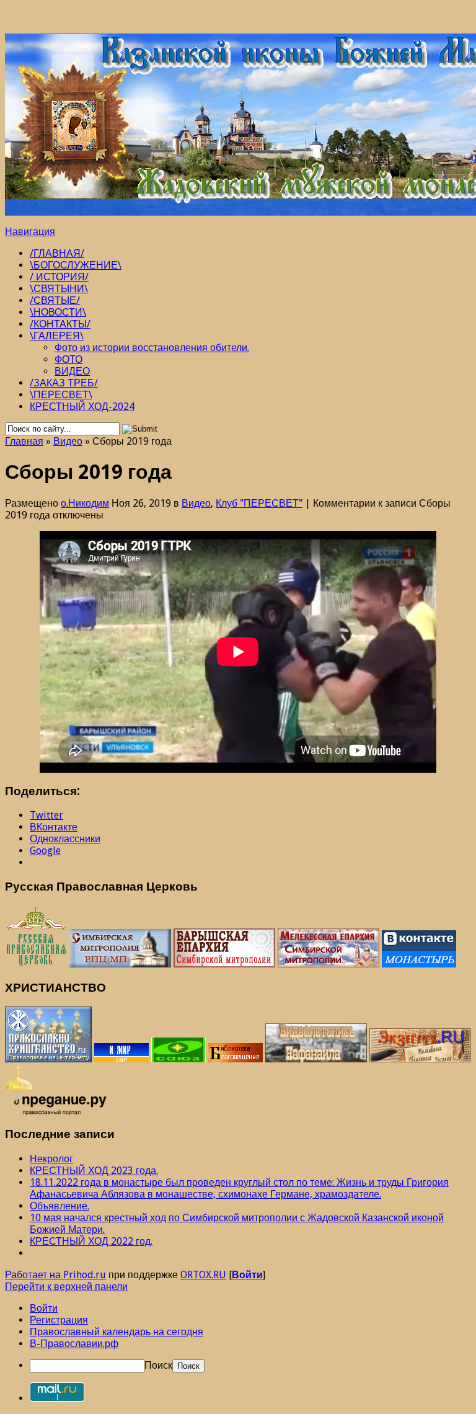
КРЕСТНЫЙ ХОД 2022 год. (91, 1241)
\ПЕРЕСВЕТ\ (61, 395)
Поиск (158, 1365)
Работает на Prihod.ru (55, 1275)
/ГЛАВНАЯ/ (57, 253)
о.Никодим (85, 503)
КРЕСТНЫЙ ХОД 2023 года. (94, 1170)
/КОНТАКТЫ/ (60, 324)
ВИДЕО (72, 371)
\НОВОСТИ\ (58, 312)
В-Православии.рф (74, 1344)
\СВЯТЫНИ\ (59, 289)
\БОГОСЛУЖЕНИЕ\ (75, 265)
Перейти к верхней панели (66, 1286)
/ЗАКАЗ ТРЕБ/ (64, 383)
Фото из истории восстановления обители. (152, 348)
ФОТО (68, 359)
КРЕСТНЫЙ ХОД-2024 (82, 406)
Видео (67, 441)
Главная (24, 441)
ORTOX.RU (203, 1275)
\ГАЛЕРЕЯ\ (57, 336)
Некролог (51, 1159)
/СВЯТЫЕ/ (55, 300)
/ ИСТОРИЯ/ (59, 277)
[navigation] (238, 1337)
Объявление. (59, 1206)
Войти (247, 1275)
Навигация (30, 232)
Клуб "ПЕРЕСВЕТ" (259, 503)
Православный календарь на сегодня (116, 1332)
